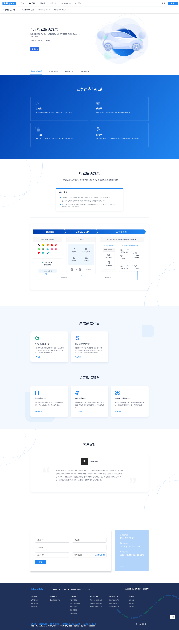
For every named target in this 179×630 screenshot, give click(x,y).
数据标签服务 (73, 610)
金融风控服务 (73, 607)
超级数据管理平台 (55, 600)
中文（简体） (142, 624)
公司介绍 (131, 600)
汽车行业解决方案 (114, 600)
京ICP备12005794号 (55, 626)
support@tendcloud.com (80, 589)
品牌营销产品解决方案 (96, 603)
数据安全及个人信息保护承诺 (70, 624)
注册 (172, 3)
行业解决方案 (53, 71)
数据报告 (43, 3)
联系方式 (131, 603)
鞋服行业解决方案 (44, 10)
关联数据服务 (85, 71)
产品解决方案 (94, 596)
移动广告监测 (34, 603)
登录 (163, 3)
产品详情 (37, 357)
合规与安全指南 (66, 3)
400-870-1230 (60, 589)
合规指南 (146, 589)
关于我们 (132, 596)
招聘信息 (131, 607)
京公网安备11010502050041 (86, 626)
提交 (40, 562)
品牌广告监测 (34, 600)
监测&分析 (33, 596)
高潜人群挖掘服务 (75, 603)
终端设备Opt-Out (88, 624)
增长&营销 (53, 596)
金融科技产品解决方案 (96, 607)
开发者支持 (137, 589)
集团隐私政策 (43, 624)
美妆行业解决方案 (59, 10)
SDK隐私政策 (54, 624)
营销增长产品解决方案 (96, 600)
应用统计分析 (34, 607)
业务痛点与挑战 (36, 71)
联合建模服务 (73, 613)
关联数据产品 (69, 71)
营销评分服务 (73, 600)
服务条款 (33, 624)
